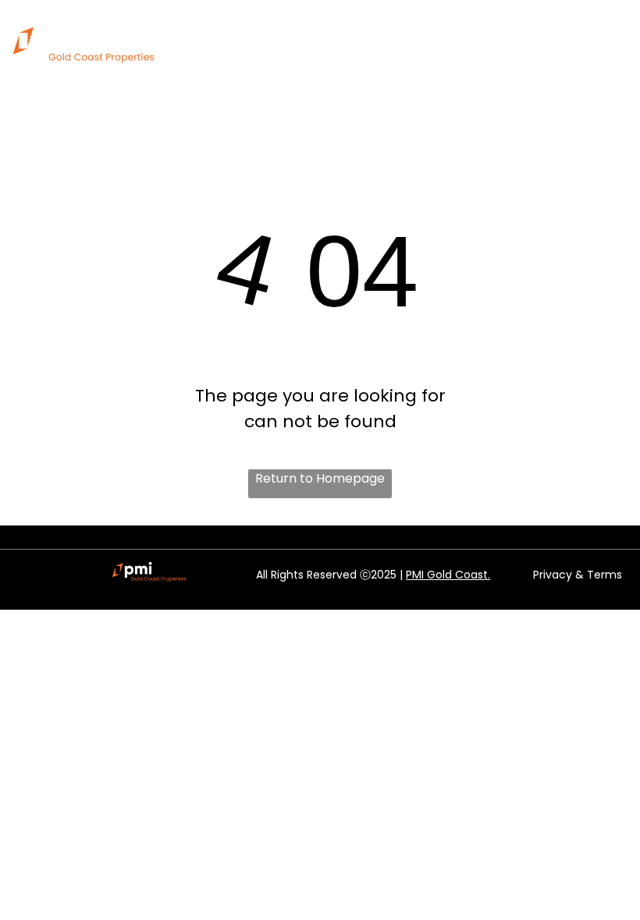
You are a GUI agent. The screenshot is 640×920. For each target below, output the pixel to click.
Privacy (552, 574)
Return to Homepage (320, 478)
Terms (604, 574)
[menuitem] (278, 39)
